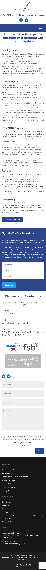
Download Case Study (12, 219)
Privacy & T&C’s (8, 522)
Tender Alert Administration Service (15, 484)
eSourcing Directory (9, 487)
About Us (5, 505)
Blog (3, 509)
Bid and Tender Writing (10, 470)
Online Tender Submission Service (15, 477)
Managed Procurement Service (14, 491)
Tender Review (7, 473)
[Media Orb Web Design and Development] (23, 564)
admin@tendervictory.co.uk (33, 15)
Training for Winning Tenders (12, 480)
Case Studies (6, 502)
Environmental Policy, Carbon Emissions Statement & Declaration (22, 517)
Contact (5, 512)
